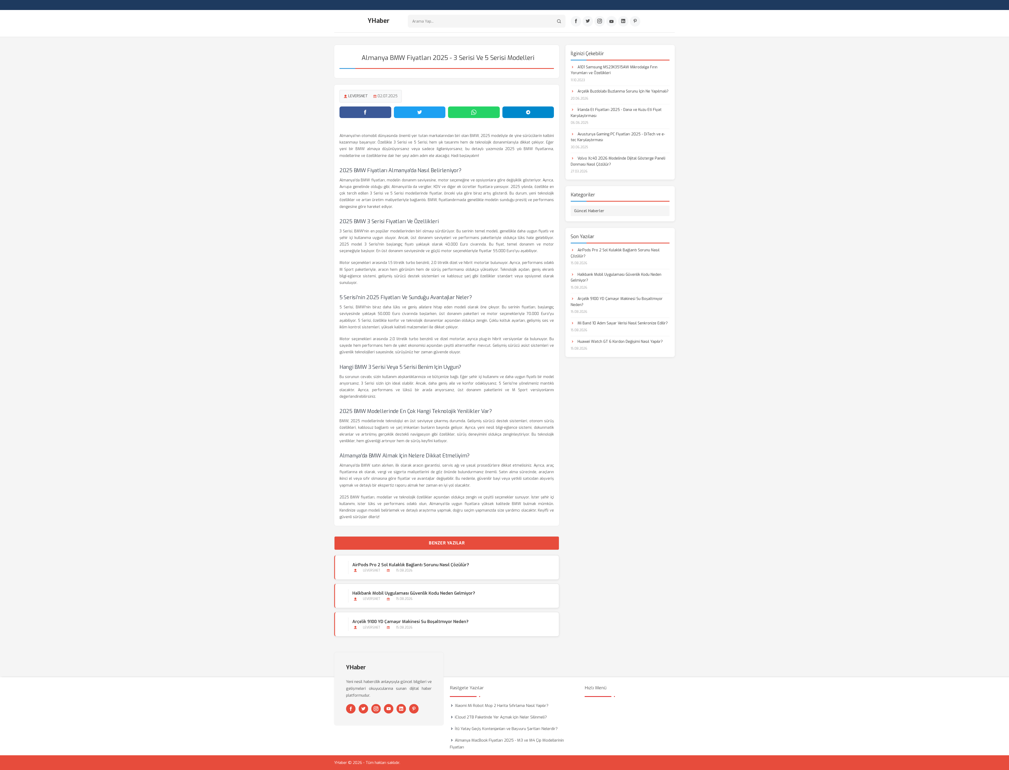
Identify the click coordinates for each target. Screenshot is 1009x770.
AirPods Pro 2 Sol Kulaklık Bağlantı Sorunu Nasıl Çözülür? (410, 565)
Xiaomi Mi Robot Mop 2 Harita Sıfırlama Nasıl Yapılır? (501, 705)
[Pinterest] (635, 21)
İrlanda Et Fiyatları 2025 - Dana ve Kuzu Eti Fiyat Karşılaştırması (616, 112)
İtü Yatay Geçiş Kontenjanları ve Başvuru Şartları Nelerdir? (506, 728)
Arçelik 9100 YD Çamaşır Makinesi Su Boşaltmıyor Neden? (410, 621)
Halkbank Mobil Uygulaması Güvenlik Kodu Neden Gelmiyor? (413, 593)
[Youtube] (611, 21)
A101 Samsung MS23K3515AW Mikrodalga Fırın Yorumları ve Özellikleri (614, 70)
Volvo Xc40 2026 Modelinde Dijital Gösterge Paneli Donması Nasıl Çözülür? (618, 161)
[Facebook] (576, 21)
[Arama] (559, 21)
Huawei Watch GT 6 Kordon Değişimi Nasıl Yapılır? (619, 341)
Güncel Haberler (589, 210)
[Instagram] (599, 21)
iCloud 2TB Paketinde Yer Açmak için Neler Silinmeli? (501, 717)
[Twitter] (588, 21)
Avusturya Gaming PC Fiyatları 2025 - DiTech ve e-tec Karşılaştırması (618, 137)
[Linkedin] (623, 21)
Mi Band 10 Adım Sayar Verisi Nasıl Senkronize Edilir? (622, 323)
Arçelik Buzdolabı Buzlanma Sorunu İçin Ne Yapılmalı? (622, 91)
